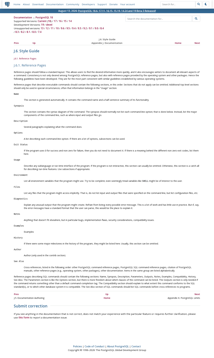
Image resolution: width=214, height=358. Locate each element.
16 (60, 21)
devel (49, 24)
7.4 (39, 31)
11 (52, 28)
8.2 (22, 31)
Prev (16, 42)
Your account (127, 4)
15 (65, 21)
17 (55, 21)
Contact (136, 346)
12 (47, 28)
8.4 (102, 28)
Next (197, 42)
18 (49, 21)
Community (72, 4)
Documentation (55, 4)
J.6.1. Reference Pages (25, 58)
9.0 (96, 28)
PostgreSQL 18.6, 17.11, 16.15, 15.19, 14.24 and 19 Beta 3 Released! (117, 10)
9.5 (68, 28)
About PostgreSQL (118, 346)
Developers (88, 4)
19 (42, 24)
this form (23, 317)
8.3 (17, 31)
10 (57, 28)
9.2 (85, 28)
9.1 (90, 28)
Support (102, 4)
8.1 (28, 31)
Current (42, 21)
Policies (77, 346)
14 (70, 21)
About (26, 4)
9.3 (79, 28)
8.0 (34, 31)
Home (16, 4)
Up (34, 42)
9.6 (62, 28)
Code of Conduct (94, 346)
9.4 (74, 28)
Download (38, 4)
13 (42, 28)
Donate (113, 4)
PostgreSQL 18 (44, 17)
